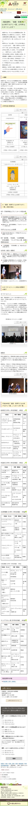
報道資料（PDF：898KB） (9, 681)
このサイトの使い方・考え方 (8, 772)
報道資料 (21, 763)
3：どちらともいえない (9, 724)
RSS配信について (6, 776)
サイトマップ (11, 9)
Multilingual (3, 10)
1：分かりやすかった (8, 720)
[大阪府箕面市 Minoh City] (13, 3)
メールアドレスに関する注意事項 (9, 779)
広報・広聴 (11, 763)
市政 (6, 763)
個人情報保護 (5, 774)
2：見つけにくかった (8, 752)
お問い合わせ (19, 9)
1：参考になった (7, 729)
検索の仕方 (24, 12)
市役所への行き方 (5, 769)
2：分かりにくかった (8, 722)
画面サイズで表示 (23, 109)
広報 (16, 763)
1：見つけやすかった (8, 750)
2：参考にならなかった (9, 731)
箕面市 (2, 763)
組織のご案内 (3, 9)
